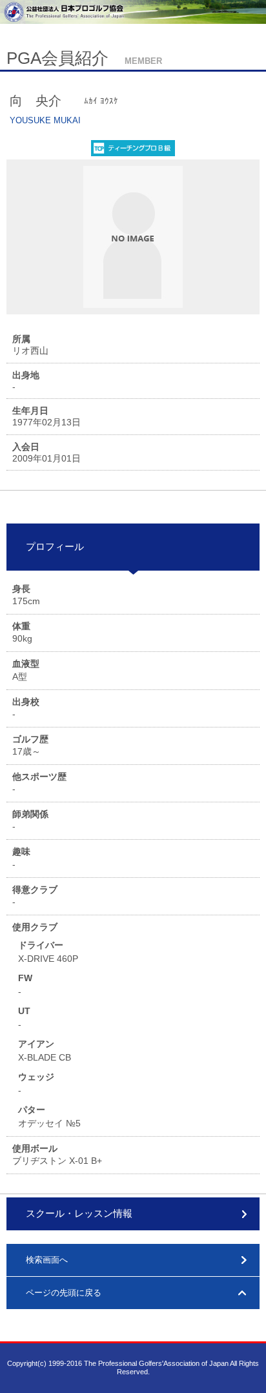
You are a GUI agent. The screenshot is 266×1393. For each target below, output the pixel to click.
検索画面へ (47, 1260)
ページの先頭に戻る (63, 1292)
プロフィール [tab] (55, 546)
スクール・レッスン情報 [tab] (79, 1213)
